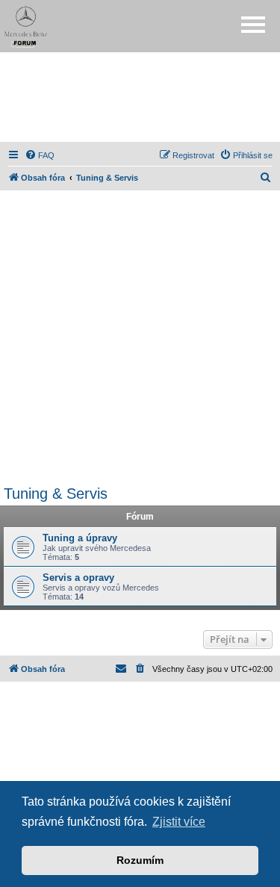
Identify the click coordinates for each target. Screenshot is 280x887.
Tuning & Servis (56, 493)
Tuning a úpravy (80, 538)
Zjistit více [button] (178, 821)
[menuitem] (40, 155)
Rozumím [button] (140, 860)
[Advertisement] (140, 97)
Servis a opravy (78, 577)
